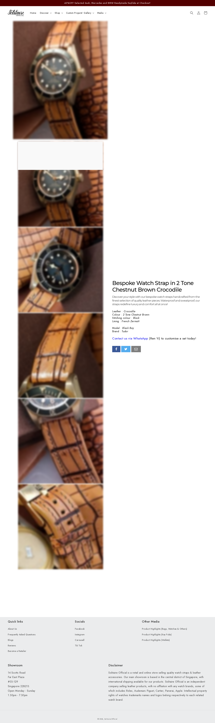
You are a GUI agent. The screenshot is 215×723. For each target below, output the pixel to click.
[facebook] (116, 349)
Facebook (80, 628)
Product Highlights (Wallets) (156, 640)
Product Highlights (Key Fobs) (157, 634)
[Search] (191, 12)
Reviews (12, 645)
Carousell (79, 640)
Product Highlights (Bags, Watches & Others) (164, 628)
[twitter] (126, 349)
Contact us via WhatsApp (130, 338)
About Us (12, 628)
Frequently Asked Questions (22, 634)
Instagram (80, 634)
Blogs (10, 640)
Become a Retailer (17, 651)
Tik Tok (78, 645)
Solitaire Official (111, 719)
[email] (136, 349)
